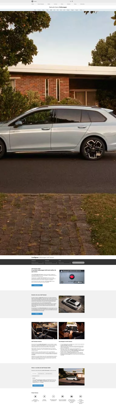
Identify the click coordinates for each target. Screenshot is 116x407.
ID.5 (61, 9)
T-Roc (47, 9)
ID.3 (54, 9)
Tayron (76, 9)
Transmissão (47, 260)
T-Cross (39, 9)
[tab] (34, 373)
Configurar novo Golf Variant (38, 385)
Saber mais (37, 313)
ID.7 (64, 9)
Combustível (33, 260)
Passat (68, 9)
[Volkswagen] (32, 1)
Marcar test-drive (37, 285)
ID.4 (57, 9)
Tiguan (72, 9)
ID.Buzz (81, 9)
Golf (51, 9)
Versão (60, 260)
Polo (35, 9)
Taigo (43, 9)
